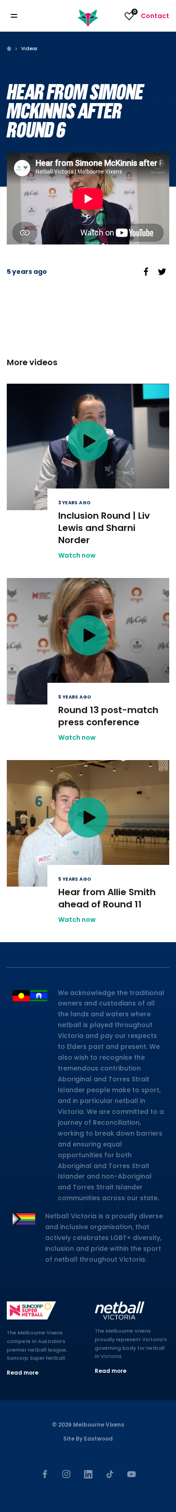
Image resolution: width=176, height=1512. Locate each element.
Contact (155, 15)
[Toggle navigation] (20, 16)
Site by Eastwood (88, 1438)
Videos (29, 48)
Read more (22, 1372)
